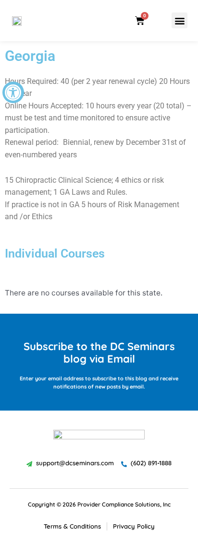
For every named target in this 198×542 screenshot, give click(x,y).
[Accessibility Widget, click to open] (13, 92)
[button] (179, 20)
